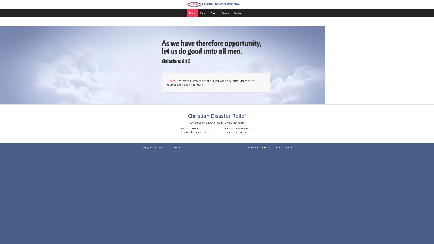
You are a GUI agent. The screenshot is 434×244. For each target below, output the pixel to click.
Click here (172, 81)
